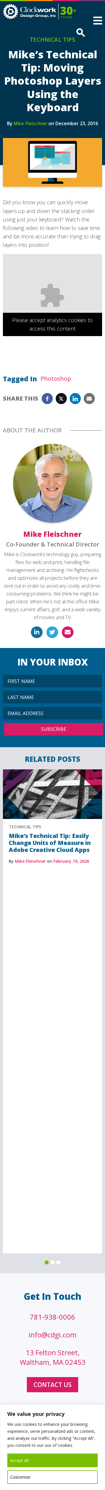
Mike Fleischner (30, 123)
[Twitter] (52, 632)
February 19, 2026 (71, 861)
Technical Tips (52, 39)
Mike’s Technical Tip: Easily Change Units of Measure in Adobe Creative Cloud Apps (50, 843)
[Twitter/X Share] (61, 398)
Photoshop (56, 378)
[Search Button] (80, 33)
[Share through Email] (89, 398)
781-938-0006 (52, 1317)
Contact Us (52, 1385)
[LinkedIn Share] (75, 398)
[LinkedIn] (37, 632)
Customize (20, 1477)
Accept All (19, 1460)
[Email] (68, 632)
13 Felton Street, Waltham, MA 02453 (52, 1357)
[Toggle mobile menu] (97, 21)
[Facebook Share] (47, 398)
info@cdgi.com (52, 1334)
